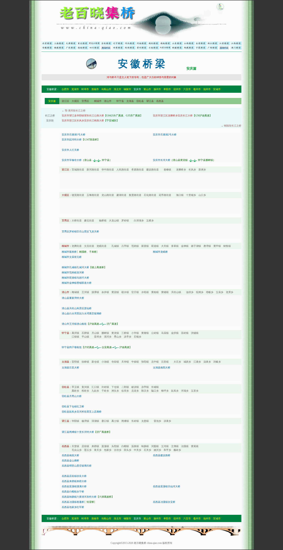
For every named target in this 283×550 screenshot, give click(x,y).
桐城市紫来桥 (69, 251)
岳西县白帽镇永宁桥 (73, 491)
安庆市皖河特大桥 (72, 139)
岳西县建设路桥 (161, 455)
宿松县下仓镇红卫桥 (73, 406)
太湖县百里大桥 (70, 367)
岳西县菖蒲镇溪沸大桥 (74, 486)
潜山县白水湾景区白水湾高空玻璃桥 (82, 313)
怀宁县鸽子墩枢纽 (72, 347)
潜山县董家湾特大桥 (73, 298)
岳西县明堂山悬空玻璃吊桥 (77, 465)
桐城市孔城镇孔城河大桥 (75, 267)
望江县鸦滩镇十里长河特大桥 (78, 432)
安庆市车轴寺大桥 (72, 160)
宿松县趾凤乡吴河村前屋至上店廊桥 (82, 411)
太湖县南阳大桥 (161, 367)
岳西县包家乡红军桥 (73, 507)
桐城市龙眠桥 (160, 251)
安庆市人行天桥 (70, 149)
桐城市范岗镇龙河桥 (73, 272)
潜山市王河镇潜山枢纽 (74, 323)
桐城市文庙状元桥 (72, 257)
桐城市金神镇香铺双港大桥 (77, 282)
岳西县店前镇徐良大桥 (74, 476)
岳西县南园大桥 (70, 455)
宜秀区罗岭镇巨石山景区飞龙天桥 (80, 231)
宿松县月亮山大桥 (72, 396)
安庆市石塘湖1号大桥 (73, 134)
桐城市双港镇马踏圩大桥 (75, 277)
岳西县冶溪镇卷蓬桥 (73, 502)
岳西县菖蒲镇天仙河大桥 (166, 486)
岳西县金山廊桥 (70, 460)
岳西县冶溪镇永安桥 (164, 502)
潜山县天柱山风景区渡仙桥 (77, 308)
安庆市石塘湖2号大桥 (165, 134)
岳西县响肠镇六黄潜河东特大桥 (79, 496)
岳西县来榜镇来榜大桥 (74, 481)
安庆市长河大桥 (161, 160)
